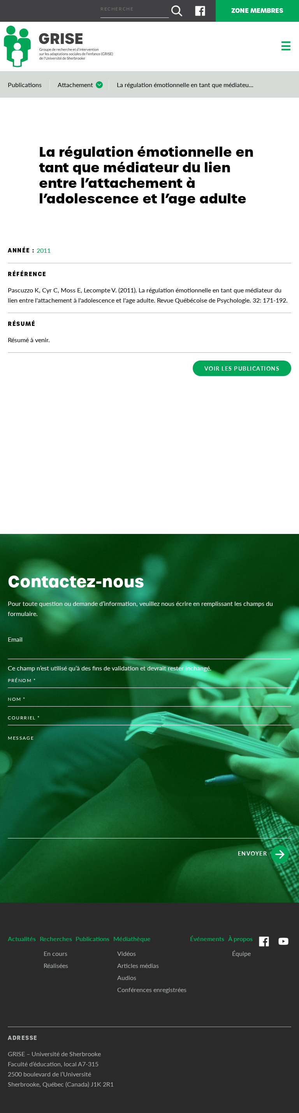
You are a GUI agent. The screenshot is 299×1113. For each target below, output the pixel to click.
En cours (55, 953)
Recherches (56, 938)
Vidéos (126, 953)
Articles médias (138, 965)
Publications (25, 84)
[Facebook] (200, 11)
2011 (44, 250)
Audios (126, 977)
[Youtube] (283, 949)
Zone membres (257, 10)
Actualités (22, 938)
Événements (207, 938)
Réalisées (56, 965)
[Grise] (58, 46)
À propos (240, 938)
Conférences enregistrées (151, 989)
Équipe (241, 953)
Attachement (75, 84)
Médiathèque (132, 938)
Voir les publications (242, 368)
